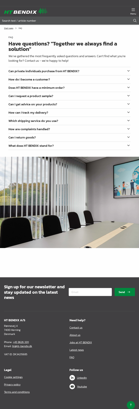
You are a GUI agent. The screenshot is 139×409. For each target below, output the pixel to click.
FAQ (72, 357)
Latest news (77, 350)
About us (75, 335)
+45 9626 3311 (21, 342)
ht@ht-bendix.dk (22, 346)
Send (122, 292)
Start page (8, 28)
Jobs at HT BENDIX (81, 342)
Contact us (76, 327)
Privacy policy (12, 384)
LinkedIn (82, 378)
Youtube (82, 386)
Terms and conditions (17, 392)
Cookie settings (13, 377)
